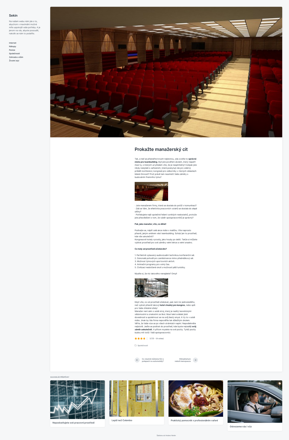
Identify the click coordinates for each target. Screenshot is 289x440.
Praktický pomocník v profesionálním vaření (194, 420)
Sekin (13, 15)
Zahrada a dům (16, 57)
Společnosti (14, 53)
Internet (12, 43)
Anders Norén (170, 435)
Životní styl (14, 61)
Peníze (12, 50)
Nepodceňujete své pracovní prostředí (73, 422)
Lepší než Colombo (122, 420)
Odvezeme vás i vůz (241, 426)
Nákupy (12, 46)
